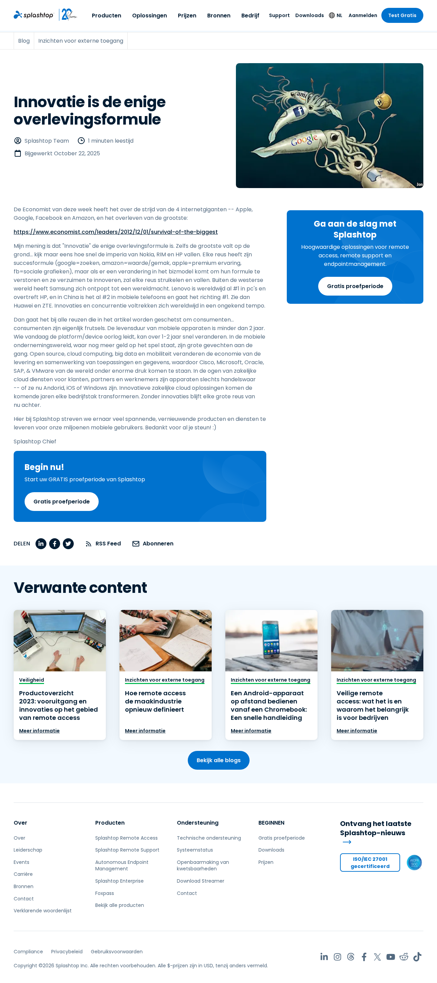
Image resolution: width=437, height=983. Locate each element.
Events (21, 862)
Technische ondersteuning (209, 838)
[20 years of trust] (65, 14)
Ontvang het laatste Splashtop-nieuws (375, 828)
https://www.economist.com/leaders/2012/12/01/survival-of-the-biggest (116, 232)
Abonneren (158, 543)
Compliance (28, 951)
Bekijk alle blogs (219, 760)
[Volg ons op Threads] (351, 957)
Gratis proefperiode (355, 286)
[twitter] (68, 543)
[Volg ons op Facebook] (364, 957)
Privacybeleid (67, 951)
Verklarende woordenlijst (43, 910)
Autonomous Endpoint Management (122, 865)
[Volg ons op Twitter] (377, 957)
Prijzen (187, 15)
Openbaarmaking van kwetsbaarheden (203, 865)
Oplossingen (149, 15)
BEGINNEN (271, 823)
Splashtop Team (47, 141)
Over (20, 823)
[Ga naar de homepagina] (34, 14)
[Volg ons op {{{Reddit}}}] (404, 957)
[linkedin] (41, 543)
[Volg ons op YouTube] (391, 957)
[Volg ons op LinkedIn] (324, 957)
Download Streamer (200, 881)
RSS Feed (108, 543)
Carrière (23, 874)
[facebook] (54, 543)
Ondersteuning (197, 823)
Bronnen (218, 15)
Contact (24, 898)
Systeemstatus (195, 849)
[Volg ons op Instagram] (337, 957)
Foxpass (104, 893)
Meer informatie (39, 730)
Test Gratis (402, 15)
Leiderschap (28, 849)
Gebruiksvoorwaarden (117, 951)
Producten (106, 15)
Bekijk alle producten (119, 905)
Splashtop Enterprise (119, 881)
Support (279, 15)
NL (339, 15)
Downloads (309, 15)
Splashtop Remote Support (127, 849)
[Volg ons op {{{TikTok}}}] (417, 957)
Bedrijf (250, 15)
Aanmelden (363, 15)
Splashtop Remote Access (126, 838)
